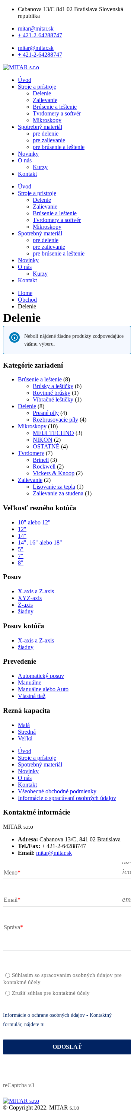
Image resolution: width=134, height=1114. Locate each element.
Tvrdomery (31, 453)
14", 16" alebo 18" (40, 542)
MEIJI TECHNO (53, 433)
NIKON (42, 440)
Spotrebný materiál (40, 127)
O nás (25, 160)
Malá (24, 725)
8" (20, 562)
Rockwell (44, 466)
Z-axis (25, 605)
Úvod (24, 80)
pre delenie (45, 133)
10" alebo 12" (34, 522)
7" (20, 556)
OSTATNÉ (46, 446)
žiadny (26, 611)
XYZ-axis (30, 598)
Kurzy (40, 167)
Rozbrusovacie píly (55, 419)
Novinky (28, 153)
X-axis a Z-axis (36, 591)
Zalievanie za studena (58, 493)
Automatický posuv (41, 676)
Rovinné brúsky (51, 393)
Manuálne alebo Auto (43, 689)
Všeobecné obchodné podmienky (57, 791)
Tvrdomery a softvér (57, 113)
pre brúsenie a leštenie (58, 147)
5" (20, 549)
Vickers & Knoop (53, 473)
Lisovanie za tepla (54, 486)
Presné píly (46, 413)
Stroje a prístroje (37, 86)
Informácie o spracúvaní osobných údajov (67, 798)
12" (22, 529)
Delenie (42, 93)
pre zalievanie (49, 140)
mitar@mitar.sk (36, 28)
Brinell (41, 460)
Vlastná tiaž (31, 696)
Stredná (27, 732)
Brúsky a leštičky (53, 386)
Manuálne (29, 682)
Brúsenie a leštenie (55, 107)
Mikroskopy (47, 120)
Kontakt (27, 174)
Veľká (25, 738)
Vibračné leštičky (53, 399)
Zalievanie (45, 100)
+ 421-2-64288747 (40, 35)
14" (22, 536)
